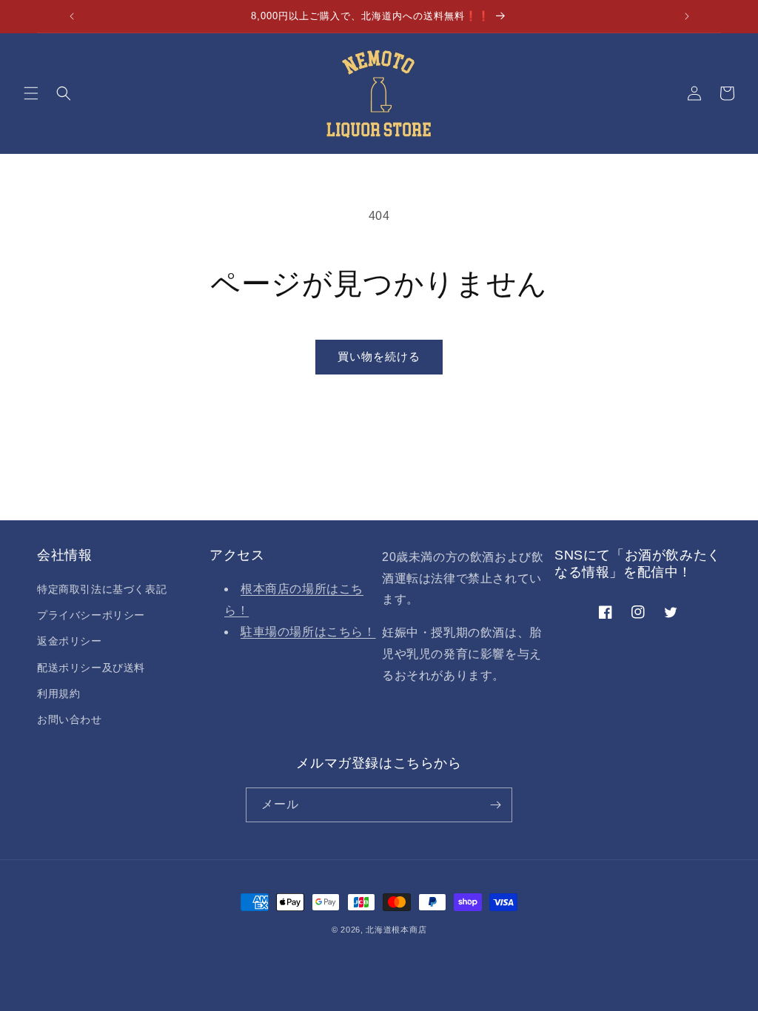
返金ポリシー (69, 641)
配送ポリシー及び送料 (91, 668)
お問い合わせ (69, 719)
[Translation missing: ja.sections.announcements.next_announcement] (687, 16)
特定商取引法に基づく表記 (102, 589)
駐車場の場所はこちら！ (308, 631)
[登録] (495, 804)
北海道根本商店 (396, 929)
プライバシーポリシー (91, 615)
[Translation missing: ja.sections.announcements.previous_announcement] (72, 16)
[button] (31, 93)
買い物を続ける (379, 356)
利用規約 (58, 693)
